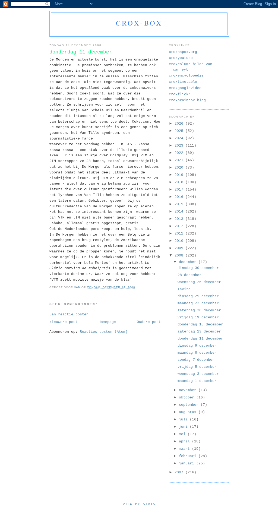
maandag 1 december (197, 381)
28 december (189, 275)
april (185, 441)
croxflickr (180, 94)
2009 (180, 248)
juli (184, 419)
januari (187, 463)
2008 (180, 256)
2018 (180, 182)
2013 (180, 219)
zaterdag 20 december (199, 310)
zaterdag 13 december (199, 332)
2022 (180, 153)
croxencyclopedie (186, 76)
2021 (180, 160)
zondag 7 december (196, 360)
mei (183, 434)
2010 (180, 241)
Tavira (184, 289)
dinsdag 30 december (198, 268)
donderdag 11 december (200, 339)
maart (185, 449)
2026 (180, 124)
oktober (187, 397)
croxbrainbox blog (187, 100)
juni (184, 427)
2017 (180, 190)
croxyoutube (181, 58)
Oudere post (149, 322)
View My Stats (139, 504)
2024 (180, 138)
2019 (180, 175)
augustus (188, 412)
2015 (180, 204)
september (190, 405)
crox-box (139, 22)
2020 (180, 168)
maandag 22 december (198, 303)
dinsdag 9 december (197, 346)
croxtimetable (183, 82)
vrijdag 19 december (198, 317)
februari (188, 456)
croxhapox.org (183, 52)
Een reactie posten (69, 314)
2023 (180, 146)
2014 (180, 212)
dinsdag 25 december (198, 296)
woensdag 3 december (198, 374)
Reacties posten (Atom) (104, 332)
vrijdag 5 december (197, 367)
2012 (180, 226)
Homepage (107, 322)
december (188, 262)
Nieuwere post (63, 322)
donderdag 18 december (200, 324)
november (188, 390)
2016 (180, 197)
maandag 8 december (197, 353)
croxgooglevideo (185, 88)
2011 (180, 234)
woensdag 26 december (199, 282)
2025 (180, 131)
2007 (180, 472)
